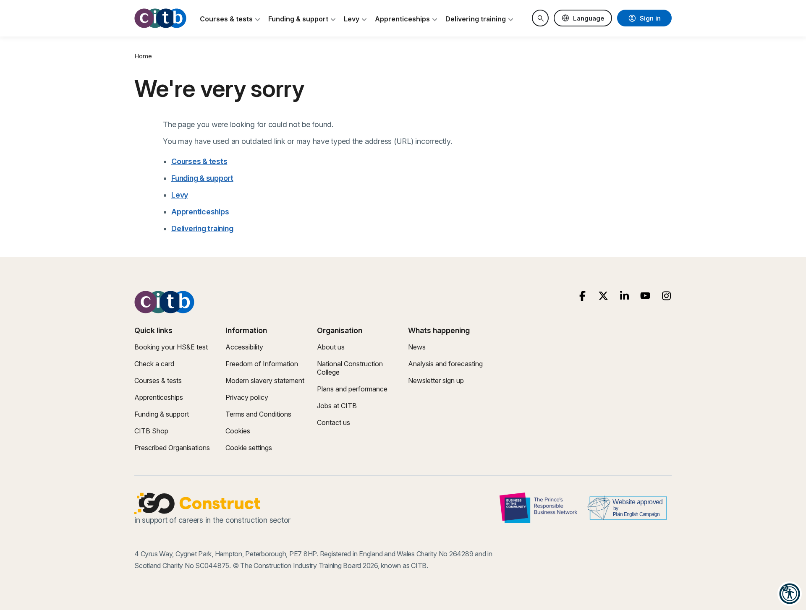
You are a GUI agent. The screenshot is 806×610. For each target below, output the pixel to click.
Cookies (237, 431)
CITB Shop (151, 431)
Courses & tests (199, 161)
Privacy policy (246, 397)
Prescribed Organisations (172, 447)
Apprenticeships (200, 211)
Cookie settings (248, 447)
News (417, 347)
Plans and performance (352, 389)
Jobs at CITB (337, 405)
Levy (179, 194)
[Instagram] (666, 296)
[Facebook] (582, 296)
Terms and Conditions (258, 414)
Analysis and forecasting (445, 364)
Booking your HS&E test (171, 347)
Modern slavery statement (264, 380)
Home (143, 56)
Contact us (333, 422)
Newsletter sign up (436, 380)
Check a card (154, 364)
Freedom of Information (261, 364)
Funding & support (202, 178)
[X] (603, 296)
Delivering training (202, 228)
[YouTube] (645, 296)
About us (331, 347)
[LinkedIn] (624, 296)
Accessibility (244, 347)
